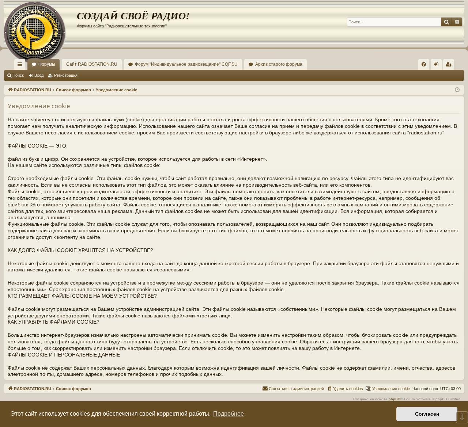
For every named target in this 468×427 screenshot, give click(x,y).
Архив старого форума (278, 64)
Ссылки (21, 66)
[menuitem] (423, 64)
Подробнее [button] (228, 414)
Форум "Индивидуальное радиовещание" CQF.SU (186, 64)
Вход (39, 75)
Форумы (46, 64)
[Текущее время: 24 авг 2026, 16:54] (457, 90)
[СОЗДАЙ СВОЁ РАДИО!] (40, 22)
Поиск (18, 75)
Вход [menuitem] (438, 66)
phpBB (394, 399)
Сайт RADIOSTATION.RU (91, 64)
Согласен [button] (427, 414)
